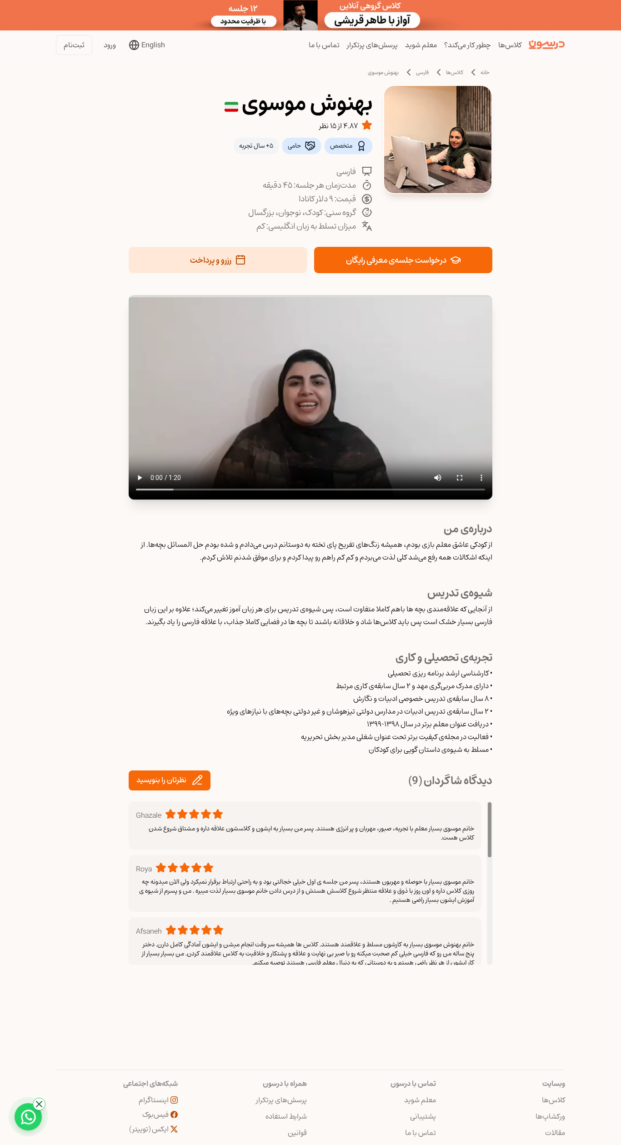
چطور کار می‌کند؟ (467, 45)
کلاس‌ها (509, 45)
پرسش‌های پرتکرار (372, 45)
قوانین (297, 1132)
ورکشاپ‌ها (550, 1116)
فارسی (422, 72)
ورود (110, 45)
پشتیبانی (423, 1116)
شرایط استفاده (286, 1116)
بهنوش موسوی (383, 72)
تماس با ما (324, 45)
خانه (485, 72)
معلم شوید (421, 45)
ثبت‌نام (74, 45)
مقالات (555, 1132)
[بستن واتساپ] (39, 1104)
